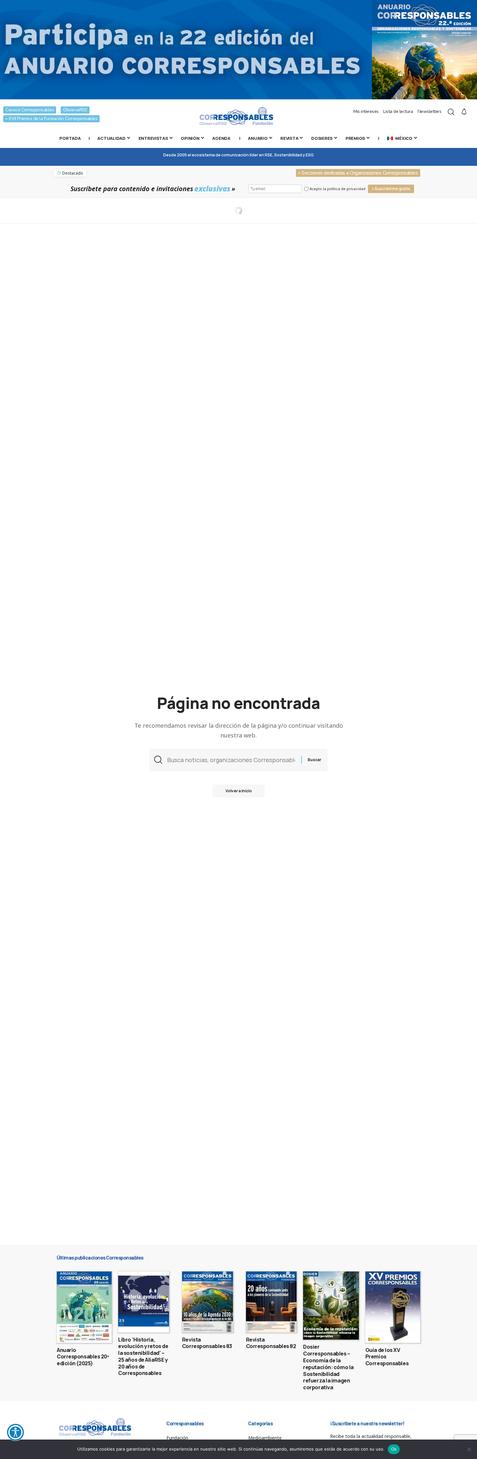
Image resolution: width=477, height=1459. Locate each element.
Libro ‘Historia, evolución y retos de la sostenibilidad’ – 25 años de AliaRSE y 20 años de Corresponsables (143, 1356)
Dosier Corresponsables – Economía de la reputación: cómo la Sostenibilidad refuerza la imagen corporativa (328, 1367)
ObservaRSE (75, 110)
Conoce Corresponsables (30, 110)
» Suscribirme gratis (391, 188)
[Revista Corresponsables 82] (271, 1301)
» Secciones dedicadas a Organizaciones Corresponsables (358, 172)
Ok (394, 1449)
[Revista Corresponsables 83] (207, 1301)
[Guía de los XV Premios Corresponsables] (392, 1307)
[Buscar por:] (231, 760)
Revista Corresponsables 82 (271, 1343)
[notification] (464, 112)
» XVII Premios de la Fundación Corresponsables (51, 119)
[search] (451, 111)
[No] (469, 1449)
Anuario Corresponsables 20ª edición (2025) (83, 1356)
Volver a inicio (239, 791)
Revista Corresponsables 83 (207, 1343)
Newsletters (430, 111)
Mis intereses (366, 111)
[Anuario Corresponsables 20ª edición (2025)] (84, 1307)
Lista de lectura (398, 111)
